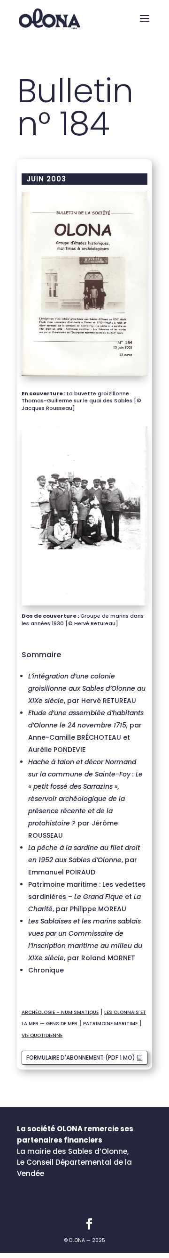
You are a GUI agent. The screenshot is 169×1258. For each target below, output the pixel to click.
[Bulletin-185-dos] (84, 605)
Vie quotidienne (42, 1035)
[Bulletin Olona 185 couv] (84, 376)
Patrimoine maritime (110, 1023)
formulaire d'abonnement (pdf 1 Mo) (80, 1058)
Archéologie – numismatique (60, 1012)
